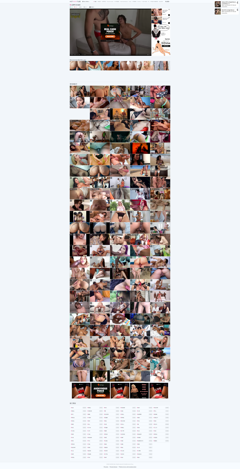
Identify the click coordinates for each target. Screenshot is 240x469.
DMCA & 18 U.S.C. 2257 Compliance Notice (128, 467)
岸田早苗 (104, 1)
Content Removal (113, 467)
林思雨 (99, 1)
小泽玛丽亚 (117, 1)
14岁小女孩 (144, 1)
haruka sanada (110, 1)
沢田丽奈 (134, 1)
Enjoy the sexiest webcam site (166, 19)
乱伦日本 (161, 1)
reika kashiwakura (124, 1)
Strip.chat (164, 14)
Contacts (106, 467)
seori (130, 1)
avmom (139, 1)
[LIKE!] (70, 7)
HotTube (75, 1)
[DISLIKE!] (74, 7)
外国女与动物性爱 (154, 1)
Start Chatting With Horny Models (165, 11)
